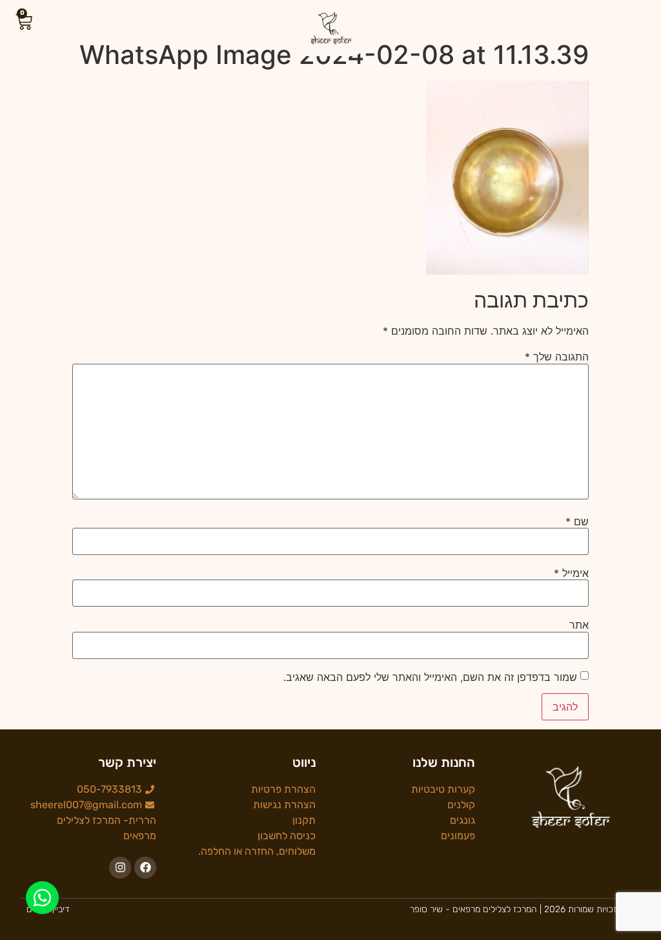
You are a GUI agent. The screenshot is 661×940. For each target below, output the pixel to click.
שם (577, 521)
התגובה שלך (557, 356)
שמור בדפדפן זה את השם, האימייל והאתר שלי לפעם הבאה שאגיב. (430, 677)
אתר (579, 625)
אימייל (571, 573)
